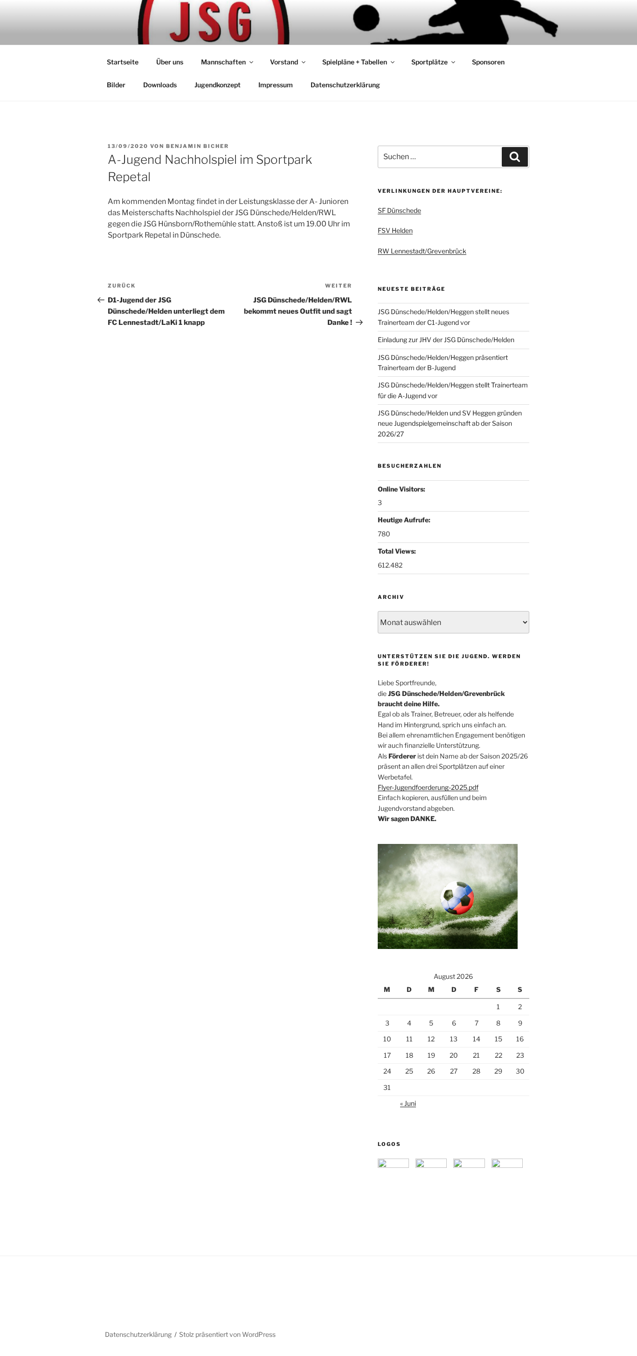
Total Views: (397, 551)
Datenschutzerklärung (345, 85)
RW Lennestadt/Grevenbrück (422, 251)
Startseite (122, 62)
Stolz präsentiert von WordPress (227, 1334)
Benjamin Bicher (197, 146)
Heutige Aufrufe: (405, 520)
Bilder (116, 85)
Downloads (160, 85)
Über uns (169, 62)
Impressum (275, 85)
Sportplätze (429, 62)
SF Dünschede (399, 210)
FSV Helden (395, 230)
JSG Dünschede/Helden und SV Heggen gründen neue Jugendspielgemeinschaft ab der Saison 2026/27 (450, 423)
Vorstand (284, 62)
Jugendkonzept (217, 85)
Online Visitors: (402, 489)
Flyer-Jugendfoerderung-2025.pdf (428, 787)
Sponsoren (488, 62)
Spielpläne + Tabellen (354, 62)
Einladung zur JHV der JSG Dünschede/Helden (446, 340)
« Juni (408, 1103)
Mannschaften (223, 62)
